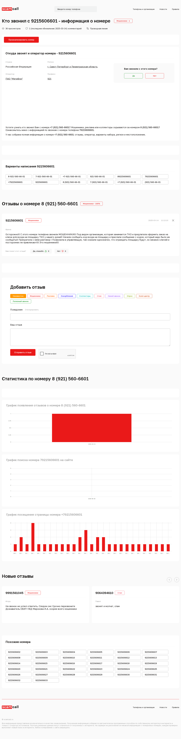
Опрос (129, 296)
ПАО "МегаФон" (14, 78)
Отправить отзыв (22, 352)
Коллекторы (84, 296)
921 (49, 78)
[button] (169, 579)
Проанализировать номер (21, 39)
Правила (175, 9)
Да (133, 76)
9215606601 (14, 220)
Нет (154, 76)
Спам (99, 296)
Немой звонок (114, 296)
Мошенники (35, 296)
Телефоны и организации (144, 9)
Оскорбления (67, 296)
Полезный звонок (21, 301)
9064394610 (104, 593)
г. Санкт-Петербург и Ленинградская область (73, 66)
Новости (163, 9)
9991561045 (14, 593)
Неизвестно (18, 296)
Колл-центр (144, 296)
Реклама (50, 296)
